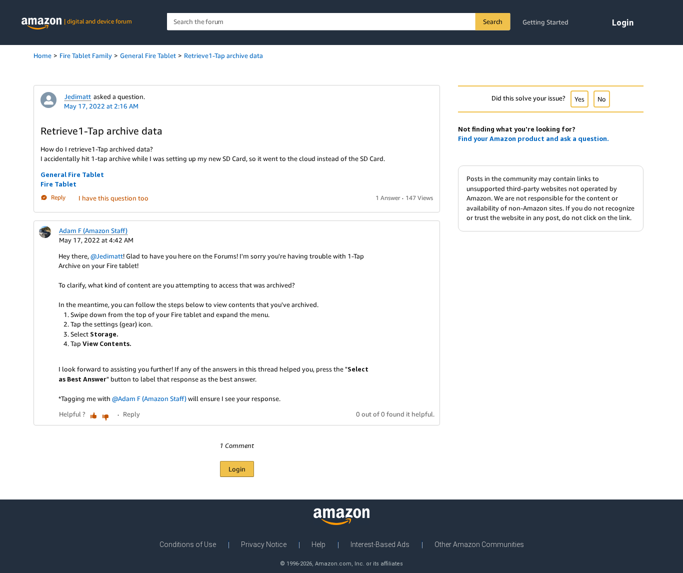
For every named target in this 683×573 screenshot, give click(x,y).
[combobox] (338, 21)
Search (492, 22)
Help (319, 544)
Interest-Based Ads (380, 544)
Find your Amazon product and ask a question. (533, 138)
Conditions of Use (188, 544)
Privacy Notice (263, 544)
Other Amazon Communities (479, 544)
